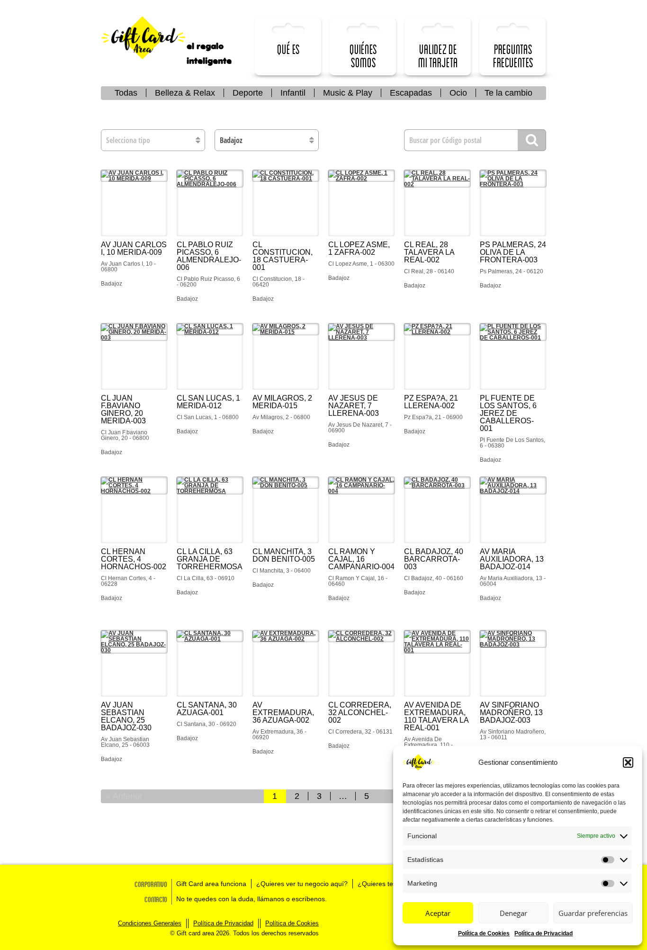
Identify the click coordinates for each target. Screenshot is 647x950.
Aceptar (437, 913)
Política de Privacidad (543, 933)
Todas (126, 93)
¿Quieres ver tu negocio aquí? (302, 883)
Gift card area (150, 38)
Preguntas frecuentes (513, 56)
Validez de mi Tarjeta (438, 56)
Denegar (513, 913)
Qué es (288, 49)
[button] (628, 762)
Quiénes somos (363, 56)
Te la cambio (508, 93)
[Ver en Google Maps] (134, 203)
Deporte (248, 93)
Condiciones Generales (149, 923)
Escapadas (411, 93)
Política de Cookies (484, 933)
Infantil (293, 93)
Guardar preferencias (593, 913)
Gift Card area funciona (211, 883)
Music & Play (347, 93)
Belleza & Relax (185, 93)
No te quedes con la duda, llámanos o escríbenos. (251, 899)
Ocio (458, 93)
